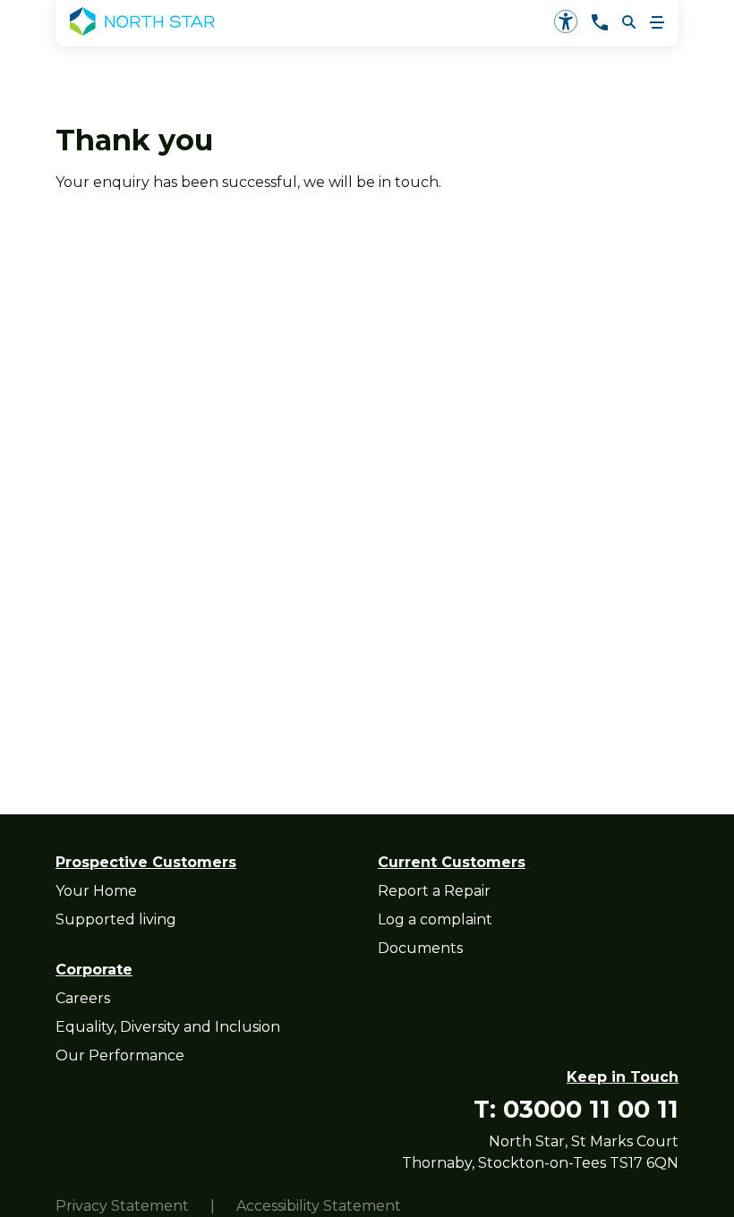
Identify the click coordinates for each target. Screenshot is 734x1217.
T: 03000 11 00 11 (576, 1109)
